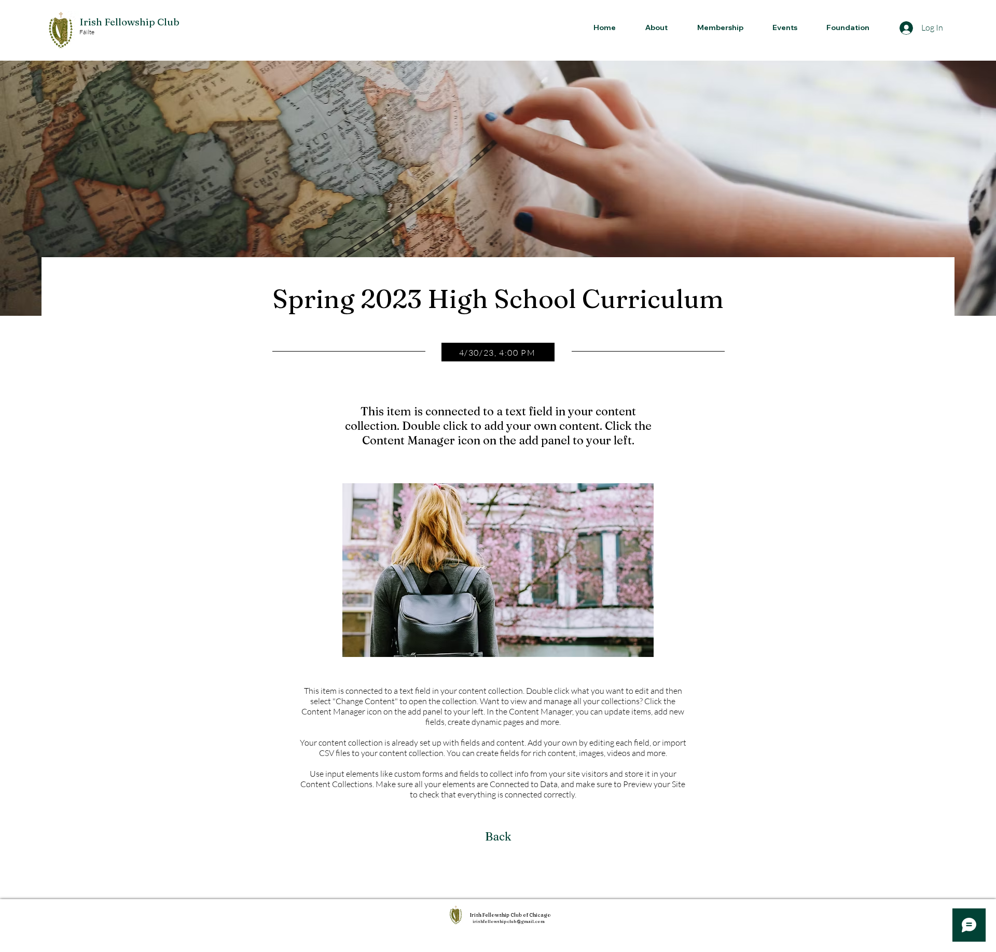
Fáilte (86, 32)
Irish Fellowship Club (129, 22)
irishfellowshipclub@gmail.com (509, 921)
